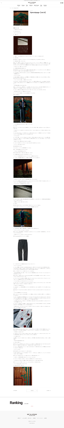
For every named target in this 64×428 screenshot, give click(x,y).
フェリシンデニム (28, 275)
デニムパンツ (19, 363)
